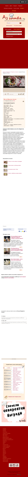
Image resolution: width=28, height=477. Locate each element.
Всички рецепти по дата (7, 438)
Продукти (15, 5)
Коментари (11, 94)
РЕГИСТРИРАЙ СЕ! (17, 29)
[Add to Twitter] (21, 232)
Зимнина (4, 452)
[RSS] (17, 465)
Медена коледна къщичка (17, 371)
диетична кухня (8, 384)
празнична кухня (8, 381)
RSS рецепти (5, 434)
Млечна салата (15, 385)
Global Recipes (5, 461)
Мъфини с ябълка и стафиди (17, 382)
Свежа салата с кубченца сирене (14, 165)
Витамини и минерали (8, 8)
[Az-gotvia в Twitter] (14, 465)
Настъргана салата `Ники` (13, 169)
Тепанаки (14, 386)
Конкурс (22, 8)
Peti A (14, 100)
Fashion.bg (19, 474)
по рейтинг (8, 367)
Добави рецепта (9, 25)
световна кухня (8, 386)
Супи (4, 443)
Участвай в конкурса (18, 25)
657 (4, 94)
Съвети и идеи (16, 8)
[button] (23, 2)
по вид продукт (8, 375)
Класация (14, 10)
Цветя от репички (16, 387)
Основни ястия (5, 444)
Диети (11, 5)
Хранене (7, 5)
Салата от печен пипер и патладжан (15, 161)
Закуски (4, 442)
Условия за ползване (6, 433)
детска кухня (9, 389)
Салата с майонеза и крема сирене (15, 173)
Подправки (20, 5)
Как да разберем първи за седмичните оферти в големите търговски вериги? (17, 237)
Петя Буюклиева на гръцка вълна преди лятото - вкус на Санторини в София (17, 249)
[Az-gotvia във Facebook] (11, 465)
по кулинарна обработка (8, 378)
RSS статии (5, 435)
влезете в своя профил (9, 277)
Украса (4, 449)
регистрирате (23, 276)
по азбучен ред (8, 370)
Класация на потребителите (8, 439)
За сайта (4, 428)
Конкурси (4, 429)
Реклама (4, 430)
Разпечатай (20, 229)
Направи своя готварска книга (14, 396)
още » (21, 256)
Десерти (4, 448)
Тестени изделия (6, 447)
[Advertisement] (14, 54)
